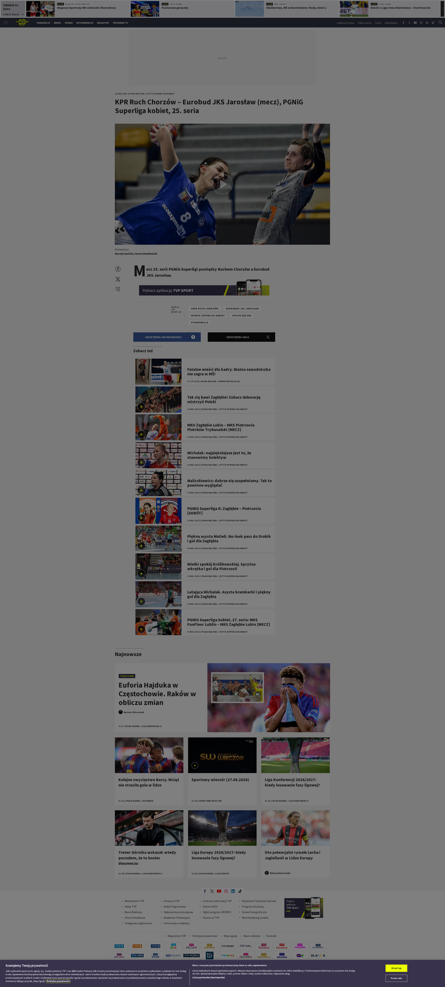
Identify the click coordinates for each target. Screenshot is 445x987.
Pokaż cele (396, 978)
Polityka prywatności (58, 981)
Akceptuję (396, 968)
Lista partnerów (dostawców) (208, 977)
